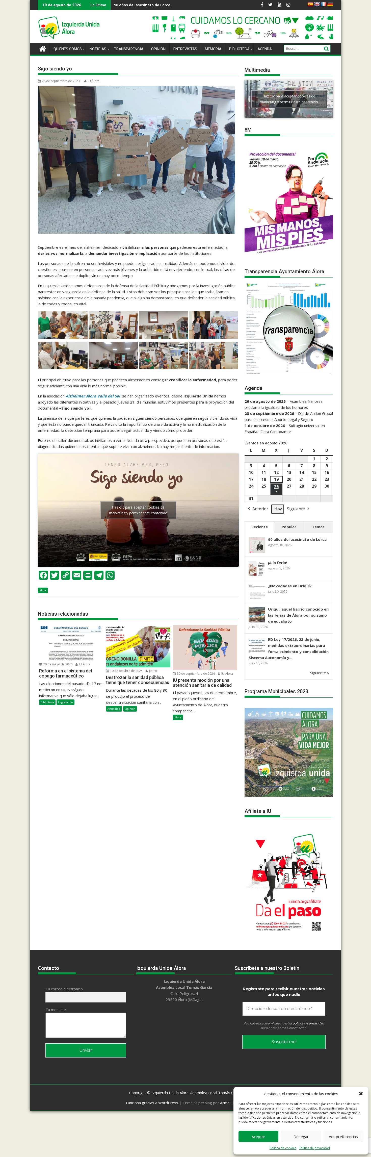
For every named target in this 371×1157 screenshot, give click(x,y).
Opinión (158, 49)
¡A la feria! (164, 5)
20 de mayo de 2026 (57, 664)
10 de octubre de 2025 (126, 671)
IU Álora (93, 81)
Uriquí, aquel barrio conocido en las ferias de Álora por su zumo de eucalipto (298, 615)
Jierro (152, 671)
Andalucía (114, 709)
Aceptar (258, 1136)
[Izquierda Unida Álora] (42, 48)
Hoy (278, 509)
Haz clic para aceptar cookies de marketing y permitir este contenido (138, 510)
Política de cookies (283, 1148)
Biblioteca (239, 49)
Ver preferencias (343, 1136)
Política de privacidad (314, 1148)
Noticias (98, 49)
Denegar (301, 1136)
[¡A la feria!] (257, 575)
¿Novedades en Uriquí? (290, 585)
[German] (330, 4)
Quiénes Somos (68, 49)
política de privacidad (308, 1023)
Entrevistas (185, 49)
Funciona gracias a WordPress (152, 1102)
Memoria (213, 49)
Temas (318, 526)
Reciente (259, 526)
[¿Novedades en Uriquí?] (257, 598)
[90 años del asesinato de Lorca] (257, 552)
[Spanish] (310, 4)
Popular (289, 526)
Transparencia (128, 49)
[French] (324, 4)
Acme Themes (232, 1102)
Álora (42, 590)
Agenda (264, 49)
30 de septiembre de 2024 (195, 673)
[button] (360, 1093)
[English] (317, 4)
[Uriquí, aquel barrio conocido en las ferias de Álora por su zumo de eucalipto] (257, 621)
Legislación (65, 702)
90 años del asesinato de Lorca (297, 539)
